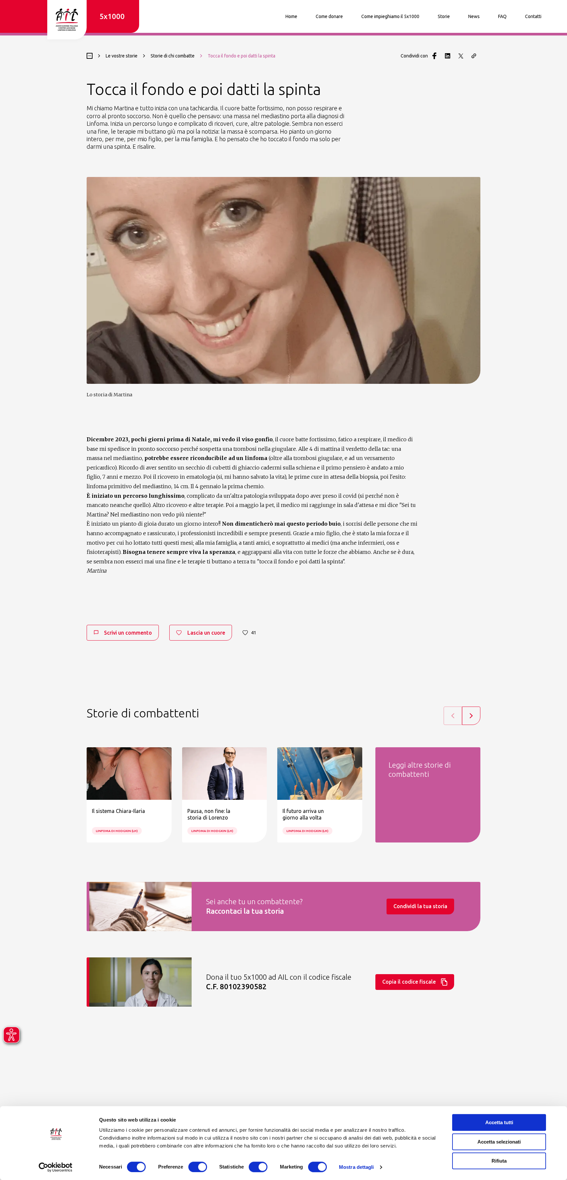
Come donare (329, 16)
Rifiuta (499, 1161)
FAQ (502, 16)
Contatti (533, 16)
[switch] (197, 1167)
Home (291, 16)
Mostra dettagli (356, 1167)
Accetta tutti (499, 1122)
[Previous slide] (453, 716)
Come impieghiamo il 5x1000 (390, 16)
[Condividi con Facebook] (434, 55)
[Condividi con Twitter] (460, 55)
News (474, 16)
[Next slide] (471, 716)
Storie (444, 16)
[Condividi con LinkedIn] (447, 55)
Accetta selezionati (499, 1142)
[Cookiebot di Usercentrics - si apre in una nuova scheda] (55, 1167)
